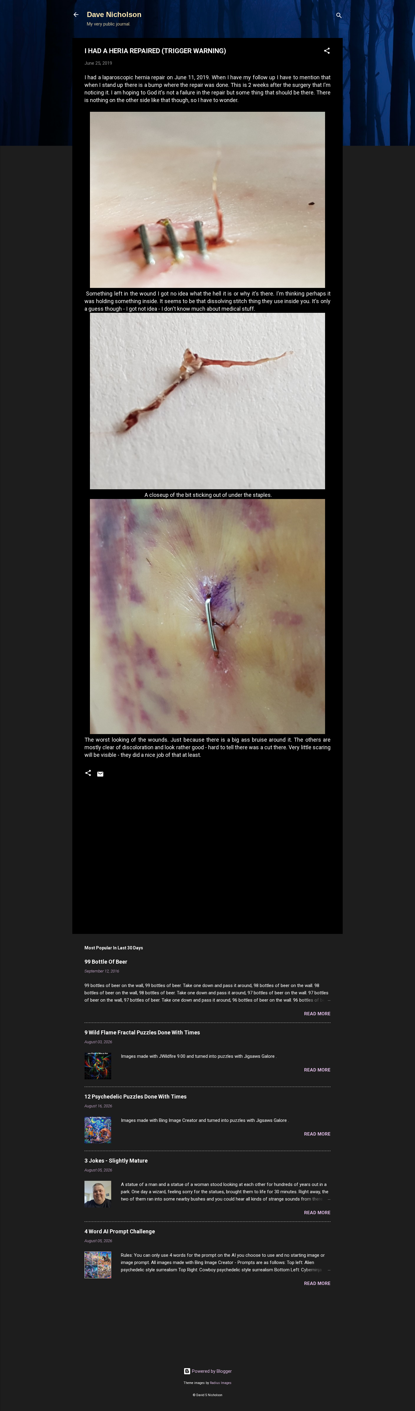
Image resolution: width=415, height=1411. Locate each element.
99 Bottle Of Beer (105, 961)
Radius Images (221, 1383)
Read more (317, 1013)
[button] (327, 51)
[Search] (339, 16)
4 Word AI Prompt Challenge (119, 1231)
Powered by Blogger (211, 1371)
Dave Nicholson (114, 14)
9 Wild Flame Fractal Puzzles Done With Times (142, 1032)
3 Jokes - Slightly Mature (116, 1160)
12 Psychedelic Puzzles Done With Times (135, 1096)
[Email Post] (100, 776)
